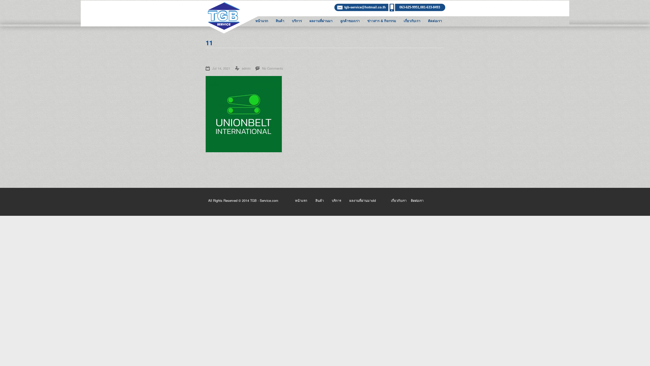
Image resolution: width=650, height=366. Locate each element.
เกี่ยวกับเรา (412, 21)
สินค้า (280, 21)
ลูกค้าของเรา (350, 21)
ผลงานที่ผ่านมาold (362, 200)
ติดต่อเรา (435, 21)
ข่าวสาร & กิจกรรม (381, 21)
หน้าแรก (261, 21)
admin (246, 68)
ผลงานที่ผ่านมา (321, 21)
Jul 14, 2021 (221, 68)
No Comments (272, 68)
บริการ (297, 21)
